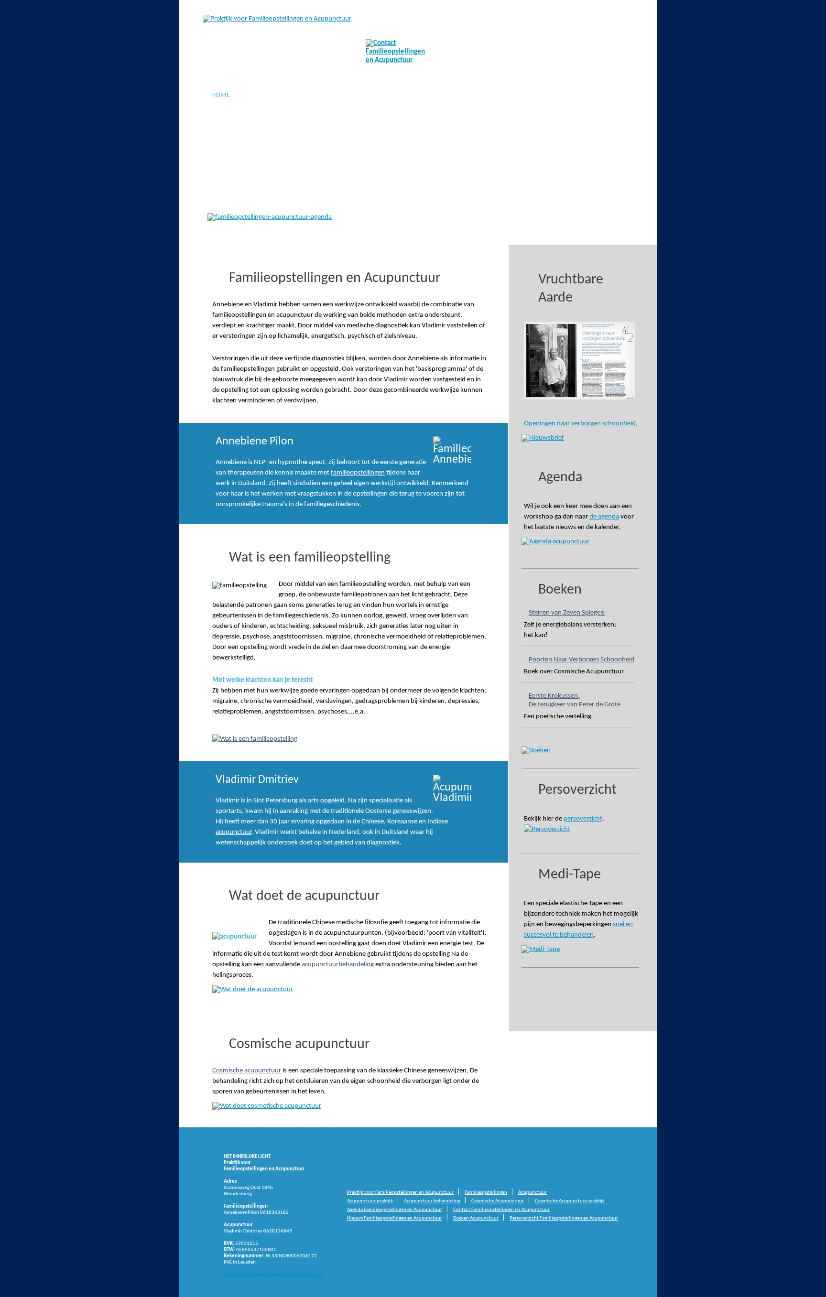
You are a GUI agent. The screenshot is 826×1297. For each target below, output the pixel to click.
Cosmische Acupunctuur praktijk (570, 1201)
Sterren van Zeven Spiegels (567, 612)
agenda (220, 192)
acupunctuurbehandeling (338, 964)
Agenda (529, 95)
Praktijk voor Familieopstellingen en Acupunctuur (400, 1192)
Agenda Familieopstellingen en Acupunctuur (394, 1209)
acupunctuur (293, 169)
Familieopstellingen (285, 95)
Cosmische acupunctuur (246, 1070)
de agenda (604, 516)
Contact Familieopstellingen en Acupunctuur (501, 1209)
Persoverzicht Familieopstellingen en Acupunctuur (564, 1218)
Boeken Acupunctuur (476, 1218)
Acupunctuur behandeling (432, 1201)
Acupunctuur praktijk (370, 1201)
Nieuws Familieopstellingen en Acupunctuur (394, 1218)
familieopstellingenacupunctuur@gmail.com (273, 1274)
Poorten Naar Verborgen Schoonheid (581, 659)
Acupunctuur (365, 95)
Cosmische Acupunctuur (452, 95)
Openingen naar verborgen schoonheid (580, 423)
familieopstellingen (313, 158)
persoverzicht (583, 818)
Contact (578, 95)
